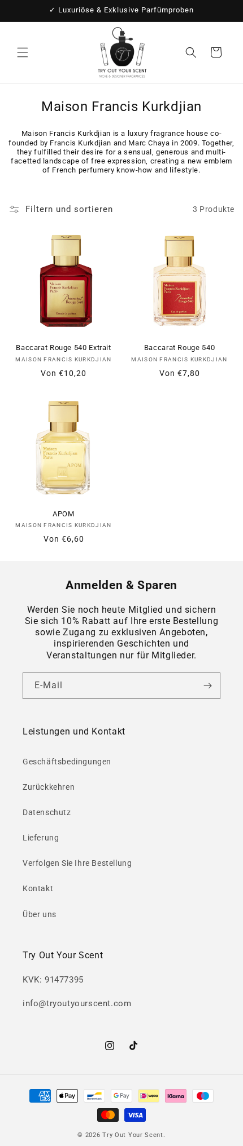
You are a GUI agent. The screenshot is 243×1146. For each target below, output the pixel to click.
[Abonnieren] (207, 685)
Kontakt (38, 888)
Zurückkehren (49, 786)
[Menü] (22, 52)
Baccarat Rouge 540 (179, 347)
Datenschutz (47, 812)
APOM (64, 514)
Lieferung (41, 837)
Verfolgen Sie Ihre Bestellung (77, 863)
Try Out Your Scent (132, 1135)
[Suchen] (191, 52)
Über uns (40, 914)
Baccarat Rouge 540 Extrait (63, 347)
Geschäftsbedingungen (67, 761)
